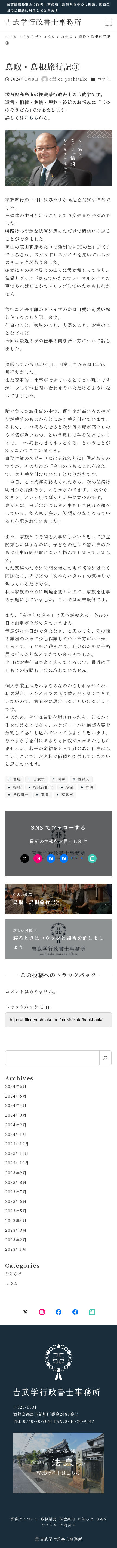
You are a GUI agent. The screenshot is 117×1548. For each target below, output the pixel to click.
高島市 (66, 794)
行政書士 (20, 794)
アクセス (49, 1525)
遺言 (44, 794)
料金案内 (67, 1518)
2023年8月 (16, 1182)
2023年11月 (17, 1153)
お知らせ (13, 1273)
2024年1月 (15, 1134)
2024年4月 (16, 1105)
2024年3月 (16, 1115)
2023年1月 (15, 1249)
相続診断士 (42, 787)
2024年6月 (16, 1086)
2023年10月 (17, 1163)
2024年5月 (16, 1096)
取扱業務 (49, 1518)
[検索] (105, 1057)
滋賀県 (83, 779)
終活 (68, 787)
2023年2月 (16, 1239)
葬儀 (89, 787)
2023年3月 (16, 1230)
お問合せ (68, 1525)
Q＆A (101, 1518)
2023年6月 (16, 1201)
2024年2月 (16, 1124)
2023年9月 (16, 1172)
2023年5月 (16, 1210)
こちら (31, 118)
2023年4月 (16, 1220)
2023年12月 (17, 1144)
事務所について (24, 1518)
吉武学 (38, 779)
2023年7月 (16, 1191)
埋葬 (60, 779)
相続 (16, 787)
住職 (16, 779)
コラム (104, 79)
